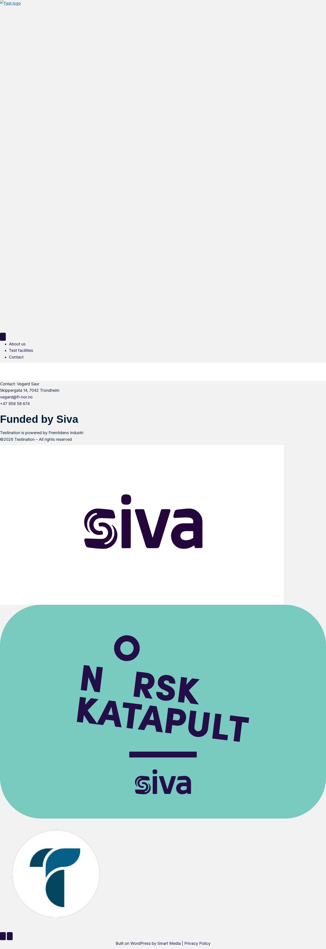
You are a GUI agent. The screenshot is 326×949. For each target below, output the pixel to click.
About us (17, 344)
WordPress (140, 943)
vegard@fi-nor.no (16, 397)
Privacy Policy (197, 943)
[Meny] (3, 337)
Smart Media (169, 943)
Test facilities (21, 350)
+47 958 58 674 (15, 403)
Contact (16, 357)
